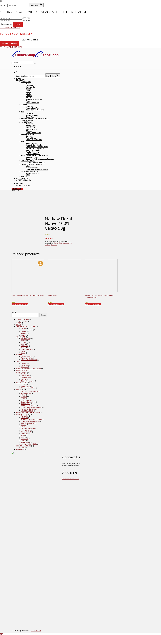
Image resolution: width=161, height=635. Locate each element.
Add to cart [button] (15, 304)
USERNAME (26, 18)
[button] (1, 2)
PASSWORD (26, 21)
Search (14, 312)
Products (54, 245)
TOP (1, 634)
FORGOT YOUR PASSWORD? (10, 28)
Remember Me (7, 24)
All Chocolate (57, 243)
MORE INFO (23, 304)
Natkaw (47, 245)
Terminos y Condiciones (70, 479)
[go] (34, 63)
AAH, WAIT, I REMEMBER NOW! (11, 47)
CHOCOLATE (67, 243)
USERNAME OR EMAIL (30, 40)
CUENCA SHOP (36, 631)
